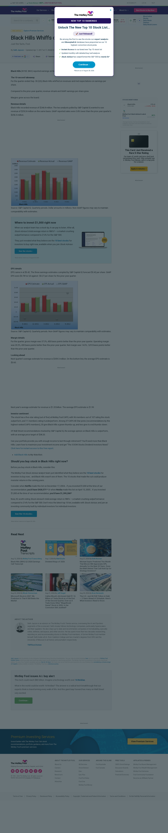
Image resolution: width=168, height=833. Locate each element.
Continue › (84, 64)
